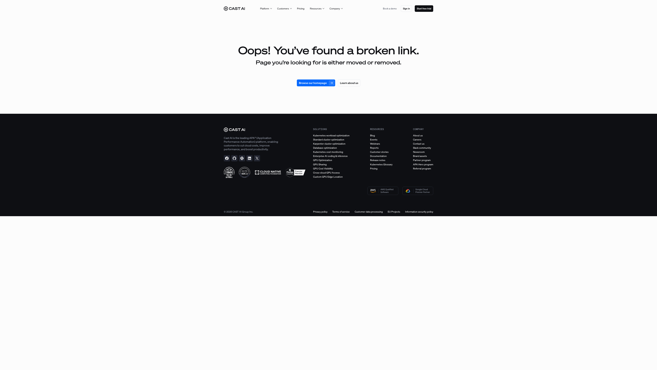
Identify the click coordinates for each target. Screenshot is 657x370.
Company (335, 8)
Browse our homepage (313, 83)
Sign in (406, 8)
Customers (283, 8)
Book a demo (390, 8)
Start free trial (424, 8)
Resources (315, 8)
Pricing (300, 8)
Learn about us (349, 83)
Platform (264, 8)
